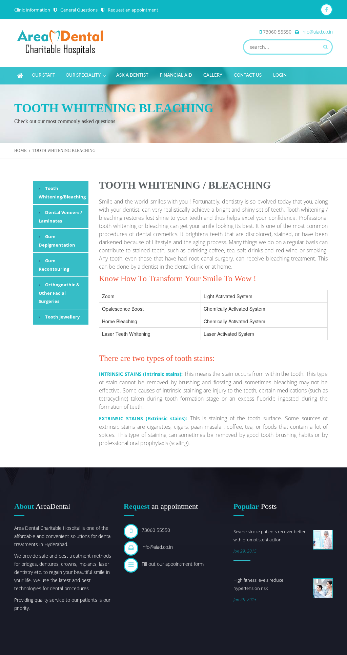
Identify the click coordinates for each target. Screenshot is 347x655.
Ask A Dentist (132, 75)
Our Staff (43, 75)
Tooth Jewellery (62, 317)
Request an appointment (133, 10)
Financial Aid (176, 75)
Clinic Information (32, 10)
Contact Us (248, 75)
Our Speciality (83, 75)
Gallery (212, 75)
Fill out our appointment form (173, 564)
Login (280, 75)
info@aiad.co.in (317, 31)
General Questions (79, 10)
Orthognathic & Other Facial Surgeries (59, 293)
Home (20, 150)
